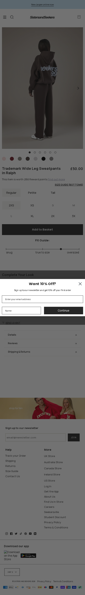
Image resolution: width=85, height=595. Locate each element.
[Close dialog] (80, 283)
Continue (63, 310)
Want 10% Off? (42, 283)
